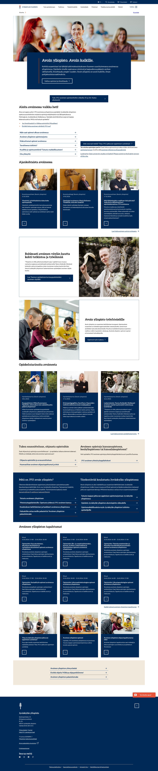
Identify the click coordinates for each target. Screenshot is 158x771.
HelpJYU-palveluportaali (27, 732)
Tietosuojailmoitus (55, 767)
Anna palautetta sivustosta (27, 743)
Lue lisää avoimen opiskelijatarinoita (124, 434)
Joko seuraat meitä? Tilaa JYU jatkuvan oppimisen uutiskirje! (106, 144)
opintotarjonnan (86, 150)
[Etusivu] (28, 7)
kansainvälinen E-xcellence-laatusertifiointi (34, 492)
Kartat (30, 730)
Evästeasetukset (24, 748)
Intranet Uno (84, 767)
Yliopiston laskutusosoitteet (28, 739)
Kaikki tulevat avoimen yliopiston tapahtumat (120, 607)
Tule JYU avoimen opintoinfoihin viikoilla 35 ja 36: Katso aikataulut (74, 99)
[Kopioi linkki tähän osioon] (54, 162)
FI (100, 2)
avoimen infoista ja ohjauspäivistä (113, 150)
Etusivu (21, 12)
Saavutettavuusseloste (70, 767)
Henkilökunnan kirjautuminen (99, 767)
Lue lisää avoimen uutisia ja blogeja (124, 231)
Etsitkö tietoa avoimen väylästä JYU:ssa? (36, 126)
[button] (144, 694)
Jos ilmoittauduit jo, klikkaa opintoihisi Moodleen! (40, 123)
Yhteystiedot (23, 730)
